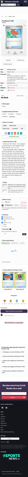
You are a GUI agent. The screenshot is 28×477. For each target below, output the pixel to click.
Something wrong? (14, 136)
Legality (5, 125)
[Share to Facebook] (9, 133)
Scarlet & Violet (15, 147)
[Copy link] (6, 133)
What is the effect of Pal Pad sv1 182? (13, 356)
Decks (23, 243)
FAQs (2, 427)
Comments (15, 128)
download (12, 87)
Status (2, 429)
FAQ (22, 128)
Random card (21, 60)
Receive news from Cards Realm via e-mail (14, 387)
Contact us (3, 416)
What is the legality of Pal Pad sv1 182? (14, 366)
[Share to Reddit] (15, 133)
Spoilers (9, 60)
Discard (4, 106)
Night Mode (3, 442)
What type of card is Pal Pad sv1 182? (13, 352)
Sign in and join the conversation (14, 311)
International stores (9, 219)
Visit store (23, 202)
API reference (4, 425)
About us (3, 418)
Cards (5, 16)
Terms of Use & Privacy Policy (7, 431)
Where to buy (6, 128)
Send (24, 234)
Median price (15, 243)
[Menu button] (25, 2)
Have (5, 226)
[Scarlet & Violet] (3, 25)
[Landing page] (2, 1)
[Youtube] (6, 407)
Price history (7, 262)
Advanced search (8, 64)
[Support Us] (2, 407)
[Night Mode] (18, 4)
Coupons (3, 420)
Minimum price (6, 243)
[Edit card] (16, 69)
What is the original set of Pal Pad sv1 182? (13, 361)
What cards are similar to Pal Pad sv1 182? (13, 371)
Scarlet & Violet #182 (12, 85)
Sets (5, 220)
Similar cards (13, 125)
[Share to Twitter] (12, 133)
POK (2, 16)
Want (5, 224)
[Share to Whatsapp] (18, 133)
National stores (8, 217)
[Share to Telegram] (21, 133)
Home (2, 414)
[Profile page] (21, 4)
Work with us (4, 423)
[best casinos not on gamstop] (11, 456)
